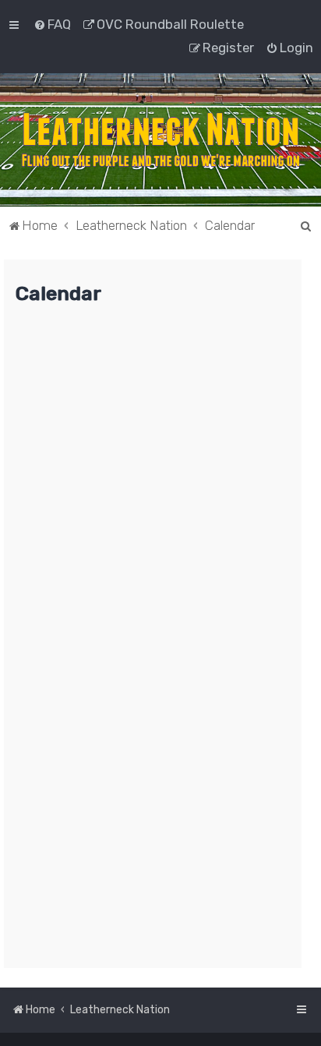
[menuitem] (52, 24)
